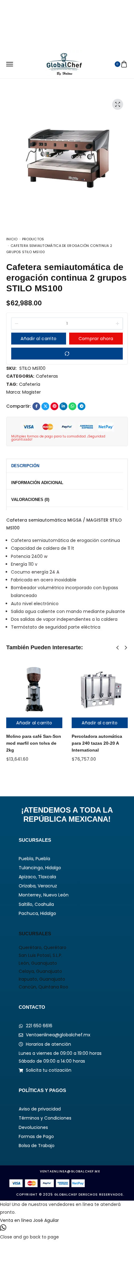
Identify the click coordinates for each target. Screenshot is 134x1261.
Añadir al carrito (38, 338)
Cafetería (29, 384)
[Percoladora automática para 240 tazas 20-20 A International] (100, 689)
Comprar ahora (96, 338)
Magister (31, 392)
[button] (117, 648)
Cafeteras (47, 376)
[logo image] (64, 64)
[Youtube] (78, 16)
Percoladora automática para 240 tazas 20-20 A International (97, 743)
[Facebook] (44, 16)
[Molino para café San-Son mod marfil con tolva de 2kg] (34, 689)
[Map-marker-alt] (89, 16)
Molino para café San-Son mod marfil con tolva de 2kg (33, 743)
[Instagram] (56, 16)
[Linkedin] (67, 16)
